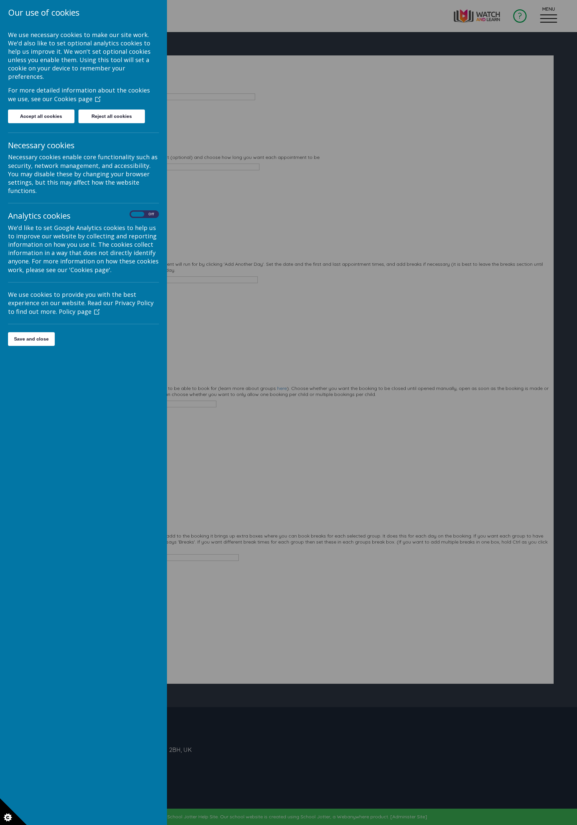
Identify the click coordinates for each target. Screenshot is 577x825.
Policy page (75, 311)
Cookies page (73, 99)
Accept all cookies (41, 116)
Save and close (31, 339)
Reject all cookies (111, 116)
